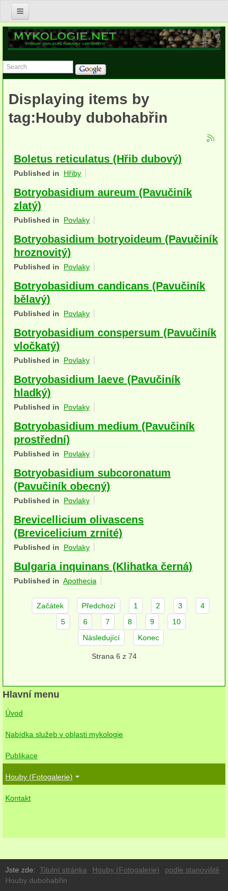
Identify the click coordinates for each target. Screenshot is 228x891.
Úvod (14, 713)
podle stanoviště (192, 869)
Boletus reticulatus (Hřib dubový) (98, 159)
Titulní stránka (63, 869)
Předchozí (99, 605)
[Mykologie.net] (114, 38)
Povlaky (77, 220)
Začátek (50, 605)
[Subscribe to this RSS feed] (211, 138)
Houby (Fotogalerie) (39, 777)
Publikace (21, 755)
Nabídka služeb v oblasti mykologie (64, 734)
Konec (148, 637)
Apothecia (80, 580)
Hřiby (72, 173)
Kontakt (18, 798)
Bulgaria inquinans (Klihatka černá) (103, 566)
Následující (101, 637)
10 (176, 621)
